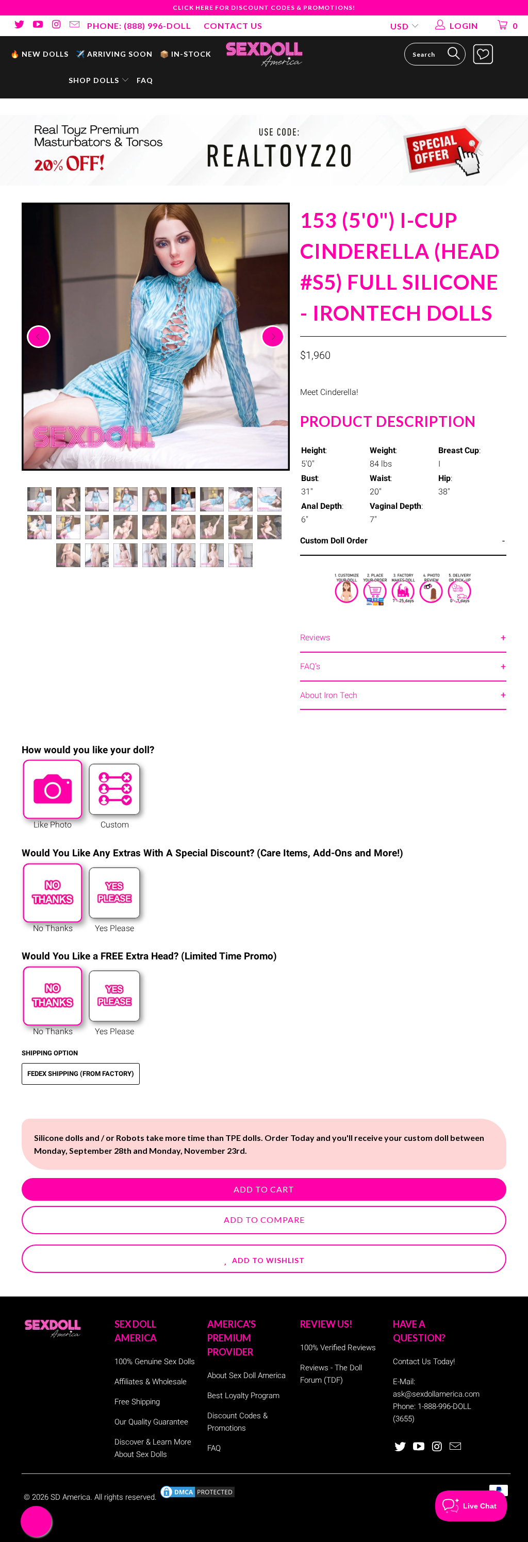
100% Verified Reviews (338, 1347)
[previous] (39, 336)
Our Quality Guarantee (151, 1422)
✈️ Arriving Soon (114, 53)
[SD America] (264, 53)
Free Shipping (137, 1401)
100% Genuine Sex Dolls (154, 1361)
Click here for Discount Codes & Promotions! (264, 7)
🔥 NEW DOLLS (39, 53)
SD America (70, 1497)
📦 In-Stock (185, 53)
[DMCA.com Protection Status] (197, 1497)
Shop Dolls (95, 80)
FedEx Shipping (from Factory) (80, 1073)
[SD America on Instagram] (55, 25)
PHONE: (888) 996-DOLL (139, 25)
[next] (273, 336)
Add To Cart (264, 1189)
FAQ (145, 80)
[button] (264, 1259)
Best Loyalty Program (243, 1395)
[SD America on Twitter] (18, 25)
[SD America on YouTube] (37, 25)
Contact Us (233, 25)
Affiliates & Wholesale (150, 1381)
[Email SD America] (74, 25)
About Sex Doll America (246, 1375)
